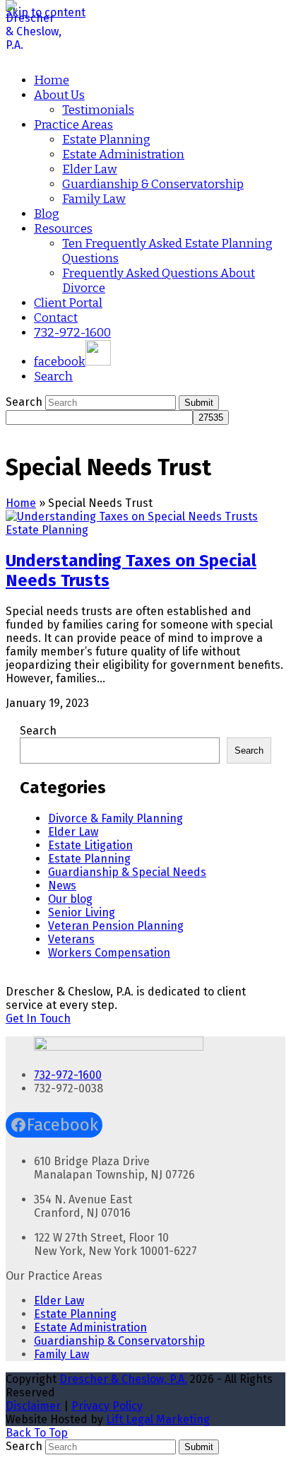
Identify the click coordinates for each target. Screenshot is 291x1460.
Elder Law (73, 832)
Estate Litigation (90, 845)
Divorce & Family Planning (115, 818)
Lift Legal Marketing (158, 1419)
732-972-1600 (68, 1075)
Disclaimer (33, 1406)
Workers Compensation (109, 952)
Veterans (71, 939)
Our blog (70, 899)
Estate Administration (90, 1327)
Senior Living (81, 912)
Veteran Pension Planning (116, 926)
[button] (53, 376)
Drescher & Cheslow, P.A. (123, 1379)
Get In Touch (38, 1018)
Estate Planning (47, 530)
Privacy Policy (107, 1406)
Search (38, 730)
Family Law (61, 1354)
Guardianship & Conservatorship (119, 1341)
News (62, 885)
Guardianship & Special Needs (127, 872)
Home (21, 503)
